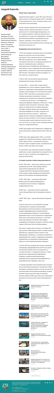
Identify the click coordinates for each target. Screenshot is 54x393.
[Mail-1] (52, 382)
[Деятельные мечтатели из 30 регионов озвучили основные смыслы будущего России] (24, 315)
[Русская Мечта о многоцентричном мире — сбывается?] (24, 352)
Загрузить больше (35, 375)
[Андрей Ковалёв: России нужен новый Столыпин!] (24, 287)
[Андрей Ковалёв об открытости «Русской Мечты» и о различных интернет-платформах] (24, 361)
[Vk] (44, 1)
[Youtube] (51, 1)
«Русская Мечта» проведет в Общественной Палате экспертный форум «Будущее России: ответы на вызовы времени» (39, 325)
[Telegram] (48, 1)
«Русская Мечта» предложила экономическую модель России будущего (40, 343)
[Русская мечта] (6, 3)
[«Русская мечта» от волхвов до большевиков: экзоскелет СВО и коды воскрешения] (24, 307)
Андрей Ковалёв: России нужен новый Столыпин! (40, 286)
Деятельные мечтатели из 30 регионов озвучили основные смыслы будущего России (40, 315)
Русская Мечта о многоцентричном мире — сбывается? (39, 352)
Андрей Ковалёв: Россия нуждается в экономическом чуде (41, 334)
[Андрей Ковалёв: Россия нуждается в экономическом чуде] (24, 336)
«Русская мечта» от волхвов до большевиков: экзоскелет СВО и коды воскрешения (40, 306)
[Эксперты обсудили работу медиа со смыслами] (24, 370)
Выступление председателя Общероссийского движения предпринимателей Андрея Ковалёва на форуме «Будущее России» (40, 296)
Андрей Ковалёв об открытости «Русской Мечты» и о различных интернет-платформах (40, 361)
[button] (51, 4)
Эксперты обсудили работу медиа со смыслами (41, 368)
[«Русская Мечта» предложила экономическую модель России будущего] (24, 344)
